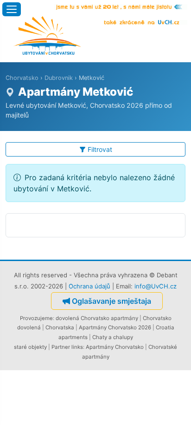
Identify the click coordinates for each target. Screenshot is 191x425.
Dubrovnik (59, 77)
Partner (60, 347)
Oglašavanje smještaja (111, 301)
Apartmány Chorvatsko (115, 347)
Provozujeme (36, 318)
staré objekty (30, 347)
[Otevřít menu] (11, 9)
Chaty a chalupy (112, 337)
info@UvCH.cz (155, 286)
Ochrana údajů (89, 286)
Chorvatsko (22, 77)
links (77, 347)
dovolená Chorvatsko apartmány (97, 318)
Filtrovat (100, 149)
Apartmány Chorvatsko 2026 (115, 327)
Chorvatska (59, 327)
